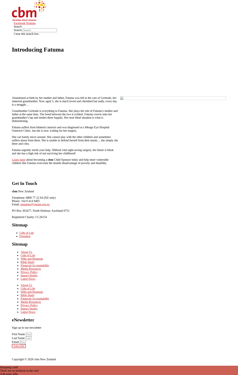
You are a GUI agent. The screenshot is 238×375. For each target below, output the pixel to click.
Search (18, 30)
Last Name (18, 338)
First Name (19, 334)
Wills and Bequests (32, 258)
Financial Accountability (35, 265)
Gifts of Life (26, 232)
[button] (103, 26)
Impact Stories (29, 275)
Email (16, 342)
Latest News (28, 278)
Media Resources (31, 268)
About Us (26, 252)
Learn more (18, 159)
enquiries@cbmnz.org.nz (35, 204)
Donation (24, 236)
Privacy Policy (29, 272)
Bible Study (28, 262)
